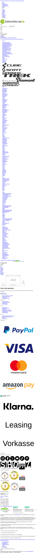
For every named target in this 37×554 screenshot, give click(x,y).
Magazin (3, 6)
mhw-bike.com (7, 539)
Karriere (3, 317)
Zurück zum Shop (3, 293)
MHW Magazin (4, 318)
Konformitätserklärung (5, 308)
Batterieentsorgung (5, 542)
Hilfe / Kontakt (4, 307)
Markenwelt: (2, 260)
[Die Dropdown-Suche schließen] (14, 26)
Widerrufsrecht (4, 543)
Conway (19, 260)
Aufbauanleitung (4, 311)
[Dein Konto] (1, 32)
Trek (11, 260)
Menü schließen (4, 34)
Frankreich (4, 12)
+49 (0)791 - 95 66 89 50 (4, 496)
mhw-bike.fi (31, 539)
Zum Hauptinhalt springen (4, 0)
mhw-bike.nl (27, 539)
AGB (3, 545)
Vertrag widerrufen (5, 312)
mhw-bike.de (2, 539)
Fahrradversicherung (5, 301)
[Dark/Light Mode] (4, 18)
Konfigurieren (11, 552)
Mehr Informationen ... (30, 551)
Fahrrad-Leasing (4, 303)
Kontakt (3, 3)
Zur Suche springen (12, 0)
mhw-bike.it (19, 539)
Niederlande (4, 14)
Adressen (10, 37)
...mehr (3, 92)
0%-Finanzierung (5, 4)
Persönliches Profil (6, 37)
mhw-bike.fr (15, 539)
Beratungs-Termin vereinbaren (7, 310)
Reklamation (4, 309)
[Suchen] (1, 29)
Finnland (3, 15)
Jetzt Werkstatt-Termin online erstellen (6, 506)
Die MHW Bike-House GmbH (7, 316)
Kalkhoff (13, 260)
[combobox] (4, 26)
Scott (7, 260)
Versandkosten (4, 297)
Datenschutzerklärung (5, 544)
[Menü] (1, 24)
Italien (3, 13)
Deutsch (3, 9)
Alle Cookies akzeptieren (17, 552)
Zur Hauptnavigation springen (19, 0)
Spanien (3, 11)
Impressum (4, 546)
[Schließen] (0, 553)
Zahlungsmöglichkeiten (5, 298)
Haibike (9, 260)
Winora (16, 260)
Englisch (3, 10)
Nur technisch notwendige (4, 552)
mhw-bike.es (11, 539)
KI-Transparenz (4, 547)
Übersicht (2, 37)
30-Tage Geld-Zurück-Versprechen (7, 295)
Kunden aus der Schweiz (6, 296)
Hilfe (3, 2)
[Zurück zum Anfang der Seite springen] (1, 550)
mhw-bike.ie (23, 539)
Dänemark (3, 16)
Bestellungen (14, 37)
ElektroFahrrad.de (5, 540)
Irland (1, 271)
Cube (5, 260)
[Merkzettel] (1, 31)
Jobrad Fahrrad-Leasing (6, 302)
